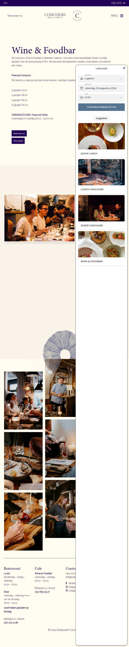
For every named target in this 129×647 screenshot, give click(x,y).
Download (18, 140)
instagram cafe (75, 590)
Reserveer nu (15, 15)
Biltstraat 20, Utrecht (14, 619)
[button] (117, 16)
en (5, 3)
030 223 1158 (72, 573)
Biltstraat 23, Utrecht (45, 588)
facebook (73, 583)
